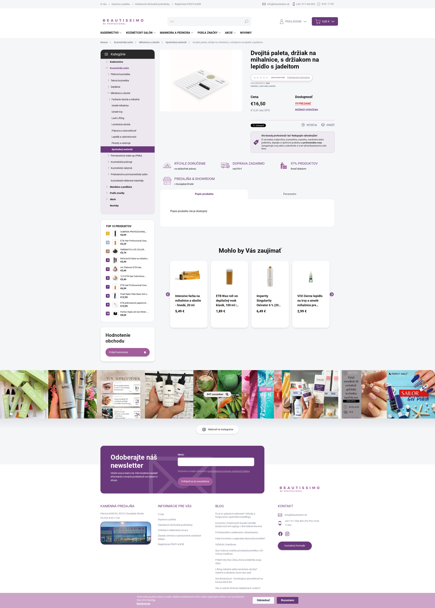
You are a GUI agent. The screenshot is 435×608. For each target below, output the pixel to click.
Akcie (113, 199)
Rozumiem (287, 600)
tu (154, 600)
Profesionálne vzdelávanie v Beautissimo (236, 532)
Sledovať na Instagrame (220, 429)
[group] (188, 294)
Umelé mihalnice (120, 105)
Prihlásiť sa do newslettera (195, 481)
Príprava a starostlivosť (124, 130)
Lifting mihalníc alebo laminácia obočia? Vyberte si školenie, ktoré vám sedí (236, 571)
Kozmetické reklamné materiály (127, 180)
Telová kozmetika (120, 80)
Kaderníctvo (116, 61)
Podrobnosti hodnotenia (298, 77)
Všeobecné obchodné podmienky (152, 4)
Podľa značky (117, 193)
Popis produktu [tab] (204, 194)
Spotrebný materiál (122, 149)
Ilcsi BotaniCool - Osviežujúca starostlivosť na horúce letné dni (239, 580)
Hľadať (246, 21)
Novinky (114, 205)
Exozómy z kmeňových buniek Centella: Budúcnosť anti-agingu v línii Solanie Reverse (238, 525)
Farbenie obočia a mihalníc (126, 99)
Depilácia (115, 86)
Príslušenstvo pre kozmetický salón (129, 174)
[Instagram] (287, 533)
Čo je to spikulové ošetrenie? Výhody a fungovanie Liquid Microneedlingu (235, 515)
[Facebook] (280, 533)
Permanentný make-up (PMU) (126, 155)
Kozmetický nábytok (121, 168)
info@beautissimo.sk (296, 515)
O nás (103, 4)
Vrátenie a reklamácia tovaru (173, 530)
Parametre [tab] (289, 194)
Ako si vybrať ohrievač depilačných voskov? (238, 588)
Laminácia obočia (121, 124)
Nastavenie (143, 603)
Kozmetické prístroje (121, 162)
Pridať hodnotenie (118, 352)
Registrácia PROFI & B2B (188, 4)
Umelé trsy (117, 111)
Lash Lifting (118, 118)
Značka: (263, 86)
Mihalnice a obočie (120, 93)
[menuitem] (111, 33)
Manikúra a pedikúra (121, 187)
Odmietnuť (263, 600)
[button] (188, 311)
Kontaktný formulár (294, 545)
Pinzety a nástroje (121, 143)
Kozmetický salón (119, 68)
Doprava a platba (121, 4)
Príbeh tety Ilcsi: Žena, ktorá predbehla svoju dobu (238, 562)
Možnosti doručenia (306, 109)
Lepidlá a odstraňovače (124, 136)
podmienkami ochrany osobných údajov (229, 471)
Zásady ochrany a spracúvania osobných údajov (179, 537)
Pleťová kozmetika (120, 74)
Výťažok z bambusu (225, 544)
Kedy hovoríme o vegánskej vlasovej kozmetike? (240, 538)
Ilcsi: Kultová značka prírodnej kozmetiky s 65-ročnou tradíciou (239, 552)
